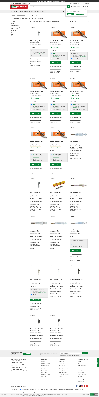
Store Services (28, 11)
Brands (42, 11)
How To (36, 11)
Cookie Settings (85, 394)
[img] (85, 9)
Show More (72, 159)
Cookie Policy (34, 395)
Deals (20, 11)
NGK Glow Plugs (14, 28)
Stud (12, 34)
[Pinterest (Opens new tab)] (87, 386)
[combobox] (48, 6)
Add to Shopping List (37, 59)
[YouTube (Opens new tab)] (84, 386)
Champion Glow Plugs (15, 27)
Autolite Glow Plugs (15, 25)
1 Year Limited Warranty (35, 61)
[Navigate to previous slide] (16, 1)
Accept (91, 394)
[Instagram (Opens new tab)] (82, 386)
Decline (96, 394)
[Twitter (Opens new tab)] (80, 386)
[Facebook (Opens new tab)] (77, 386)
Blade (12, 32)
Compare (33, 27)
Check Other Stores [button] (42, 53)
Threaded (13, 35)
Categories (13, 11)
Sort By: (72, 21)
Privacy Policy (42, 395)
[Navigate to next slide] (83, 1)
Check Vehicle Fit (56, 47)
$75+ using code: (49, 1)
